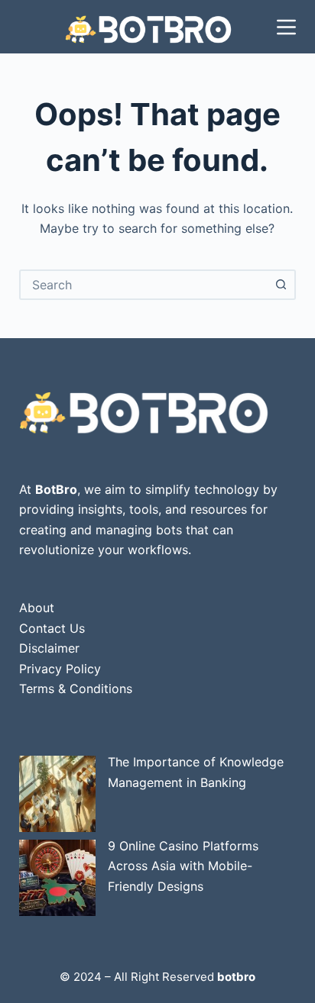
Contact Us (52, 628)
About (36, 607)
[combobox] (144, 284)
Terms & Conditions (75, 688)
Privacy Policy (60, 668)
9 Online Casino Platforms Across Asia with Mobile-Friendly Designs (183, 866)
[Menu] (286, 27)
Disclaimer (49, 648)
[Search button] (280, 284)
